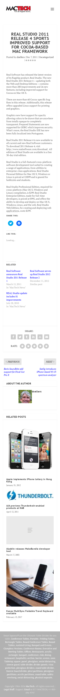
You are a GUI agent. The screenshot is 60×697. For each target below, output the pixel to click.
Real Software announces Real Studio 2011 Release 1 (16, 275)
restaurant (9, 658)
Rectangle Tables (13, 642)
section (30, 658)
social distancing (47, 661)
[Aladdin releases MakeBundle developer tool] (30, 530)
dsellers (21, 57)
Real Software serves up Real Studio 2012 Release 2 (40, 274)
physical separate (43, 677)
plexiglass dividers (25, 667)
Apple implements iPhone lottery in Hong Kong (29, 480)
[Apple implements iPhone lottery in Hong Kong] (30, 449)
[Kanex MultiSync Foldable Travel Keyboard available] (30, 583)
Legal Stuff (9, 689)
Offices (27, 651)
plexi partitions (35, 671)
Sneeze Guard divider (16, 671)
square (17, 661)
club (42, 654)
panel (24, 661)
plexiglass (33, 661)
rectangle (13, 654)
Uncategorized (46, 57)
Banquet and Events (41, 645)
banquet (23, 654)
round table (40, 674)
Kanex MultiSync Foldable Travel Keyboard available (29, 612)
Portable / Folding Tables (42, 638)
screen (46, 658)
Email (27, 689)
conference (33, 654)
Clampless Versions (13, 648)
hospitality (21, 658)
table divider (26, 664)
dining (48, 654)
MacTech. (30, 686)
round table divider (45, 667)
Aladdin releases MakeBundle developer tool (28, 550)
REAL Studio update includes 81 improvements (16, 296)
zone (52, 658)
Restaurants (38, 651)
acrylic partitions (26, 674)
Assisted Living (23, 645)
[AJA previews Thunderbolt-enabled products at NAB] (30, 495)
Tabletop (8, 661)
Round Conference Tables (35, 642)
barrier (39, 658)
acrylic (48, 651)
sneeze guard (13, 664)
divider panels (41, 664)
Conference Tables (20, 638)
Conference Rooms (33, 648)
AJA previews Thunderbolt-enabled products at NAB (25, 506)
